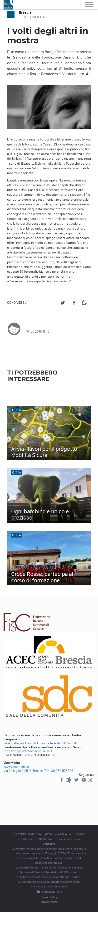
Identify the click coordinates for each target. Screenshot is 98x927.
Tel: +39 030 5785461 (59, 771)
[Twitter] (76, 782)
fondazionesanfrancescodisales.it (28, 751)
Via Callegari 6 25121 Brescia (24, 771)
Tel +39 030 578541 (63, 743)
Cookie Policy (49, 897)
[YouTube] (84, 782)
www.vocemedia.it (16, 767)
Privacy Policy (49, 902)
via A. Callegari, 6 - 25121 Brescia (26, 743)
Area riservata (52, 891)
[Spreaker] (69, 782)
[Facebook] (62, 782)
